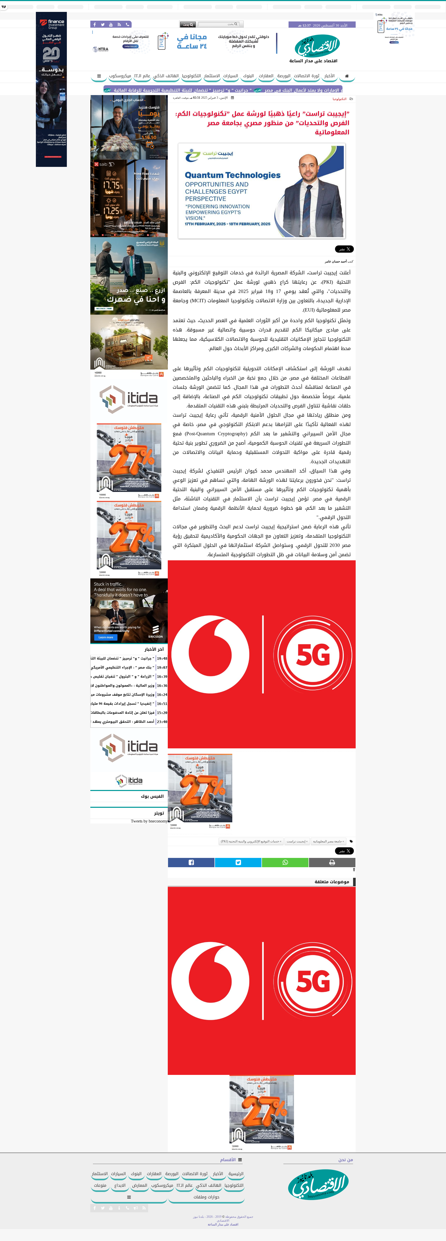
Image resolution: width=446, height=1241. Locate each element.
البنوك (248, 76)
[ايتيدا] (129, 401)
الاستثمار (212, 76)
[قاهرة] (129, 539)
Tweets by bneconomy (149, 821)
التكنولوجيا (191, 76)
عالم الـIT (142, 76)
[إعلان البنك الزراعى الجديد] (129, 276)
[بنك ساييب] (129, 198)
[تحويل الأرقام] (394, 45)
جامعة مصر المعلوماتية (327, 841)
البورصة (284, 76)
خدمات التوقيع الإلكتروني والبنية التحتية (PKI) (250, 841)
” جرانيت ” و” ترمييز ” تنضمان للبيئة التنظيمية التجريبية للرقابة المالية (221, 90)
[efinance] (51, 165)
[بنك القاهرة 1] (200, 794)
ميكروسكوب (120, 76)
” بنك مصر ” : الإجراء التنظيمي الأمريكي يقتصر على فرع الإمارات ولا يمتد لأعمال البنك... (84, 667)
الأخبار (329, 76)
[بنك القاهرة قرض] (129, 347)
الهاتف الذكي (166, 76)
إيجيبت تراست (296, 841)
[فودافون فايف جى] (262, 655)
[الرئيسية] (347, 76)
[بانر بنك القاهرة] (129, 462)
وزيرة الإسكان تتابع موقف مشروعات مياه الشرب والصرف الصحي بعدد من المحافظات (85, 695)
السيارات (230, 76)
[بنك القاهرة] (129, 127)
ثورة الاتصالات (306, 76)
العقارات (266, 76)
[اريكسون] (129, 610)
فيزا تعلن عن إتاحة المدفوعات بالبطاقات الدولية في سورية (106, 713)
